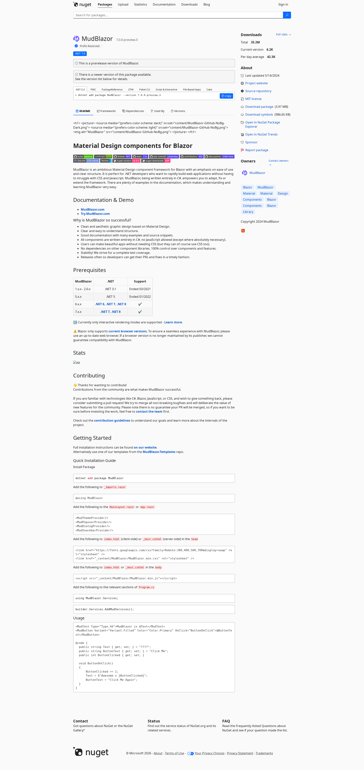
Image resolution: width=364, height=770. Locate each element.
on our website (145, 447)
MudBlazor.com (93, 209)
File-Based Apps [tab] (192, 89)
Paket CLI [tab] (144, 89)
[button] (226, 96)
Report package (256, 150)
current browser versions (128, 331)
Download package (259, 107)
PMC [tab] (93, 89)
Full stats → (283, 34)
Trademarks (264, 753)
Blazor (247, 187)
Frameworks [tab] (108, 111)
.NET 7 (110, 304)
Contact (80, 721)
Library (248, 212)
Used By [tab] (158, 111)
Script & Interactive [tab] (166, 89)
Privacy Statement (240, 753)
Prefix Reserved (90, 46)
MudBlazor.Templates (159, 452)
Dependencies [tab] (134, 111)
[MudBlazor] (244, 172)
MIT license (253, 99)
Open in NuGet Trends (261, 134)
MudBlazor (257, 173)
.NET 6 (99, 304)
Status (154, 721)
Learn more (173, 322)
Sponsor (251, 142)
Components (252, 199)
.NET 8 (121, 304)
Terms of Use (174, 753)
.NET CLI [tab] (80, 89)
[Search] (287, 15)
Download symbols (259, 114)
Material (249, 193)
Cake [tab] (209, 89)
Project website (256, 83)
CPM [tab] (131, 89)
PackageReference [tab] (112, 89)
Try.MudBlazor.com (95, 214)
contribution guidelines (112, 420)
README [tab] (84, 111)
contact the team (149, 411)
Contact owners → (279, 162)
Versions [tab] (179, 111)
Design (283, 193)
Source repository (258, 91)
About (158, 753)
